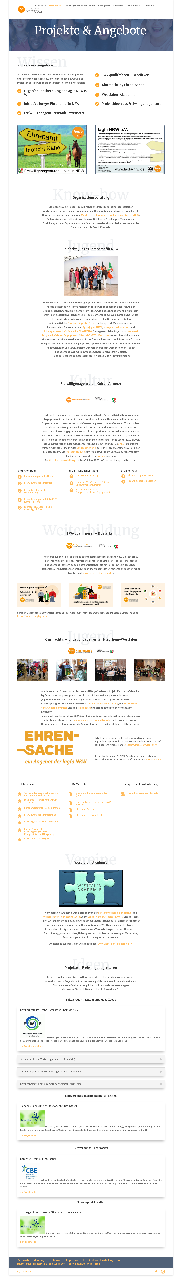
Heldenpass (84, 707)
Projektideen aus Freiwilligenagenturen (132, 104)
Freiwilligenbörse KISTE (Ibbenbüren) (36, 491)
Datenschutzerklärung (30, 1260)
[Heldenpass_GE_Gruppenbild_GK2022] (149, 680)
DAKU (121, 443)
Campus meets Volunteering (102, 703)
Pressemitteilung (75, 451)
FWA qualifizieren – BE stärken (125, 75)
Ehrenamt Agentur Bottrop (38, 476)
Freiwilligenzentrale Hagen (142, 481)
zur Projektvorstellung (31, 1046)
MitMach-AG (79, 784)
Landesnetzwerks (86, 447)
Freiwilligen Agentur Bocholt (143, 793)
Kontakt (39, 12)
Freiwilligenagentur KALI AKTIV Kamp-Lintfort (40, 500)
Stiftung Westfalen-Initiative (114, 912)
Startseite (40, 6)
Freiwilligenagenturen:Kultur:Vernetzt (54, 113)
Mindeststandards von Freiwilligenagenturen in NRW (110, 215)
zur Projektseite (28, 1135)
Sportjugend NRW (92, 327)
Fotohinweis (55, 1260)
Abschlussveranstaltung (61, 460)
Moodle (150, 6)
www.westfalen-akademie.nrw (115, 943)
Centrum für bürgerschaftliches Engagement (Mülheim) (92, 483)
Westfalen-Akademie (118, 95)
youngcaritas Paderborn (116, 327)
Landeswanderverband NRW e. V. (106, 916)
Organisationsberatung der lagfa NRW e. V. (55, 93)
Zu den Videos (153, 759)
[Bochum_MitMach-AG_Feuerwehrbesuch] (32, 680)
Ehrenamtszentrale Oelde (89, 815)
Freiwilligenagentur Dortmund (40, 815)
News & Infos (133, 6)
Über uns (53, 6)
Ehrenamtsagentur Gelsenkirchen (42, 808)
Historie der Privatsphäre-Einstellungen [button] (41, 1263)
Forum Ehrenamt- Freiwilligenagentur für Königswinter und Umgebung (39, 832)
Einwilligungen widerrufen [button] (84, 1263)
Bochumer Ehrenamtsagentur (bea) (91, 794)
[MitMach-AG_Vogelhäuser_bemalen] (71, 680)
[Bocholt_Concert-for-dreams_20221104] (110, 680)
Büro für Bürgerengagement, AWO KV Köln (94, 803)
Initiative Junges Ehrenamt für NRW (51, 104)
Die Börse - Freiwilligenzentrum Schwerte (40, 801)
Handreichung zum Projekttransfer (92, 720)
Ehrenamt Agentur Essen (81, 323)
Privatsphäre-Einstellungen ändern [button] (104, 1260)
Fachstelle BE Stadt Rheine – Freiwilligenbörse (39, 508)
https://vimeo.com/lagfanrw (32, 616)
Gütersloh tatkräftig (87, 475)
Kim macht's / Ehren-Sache (123, 85)
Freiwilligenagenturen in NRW (80, 6)
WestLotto (104, 335)
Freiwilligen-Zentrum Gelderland (41, 821)
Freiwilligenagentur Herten (38, 483)
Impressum (72, 1260)
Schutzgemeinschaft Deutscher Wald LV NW (68, 331)
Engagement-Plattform (110, 6)
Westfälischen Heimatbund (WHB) (62, 916)
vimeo (101, 456)
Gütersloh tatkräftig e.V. (37, 838)
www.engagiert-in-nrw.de (97, 573)
